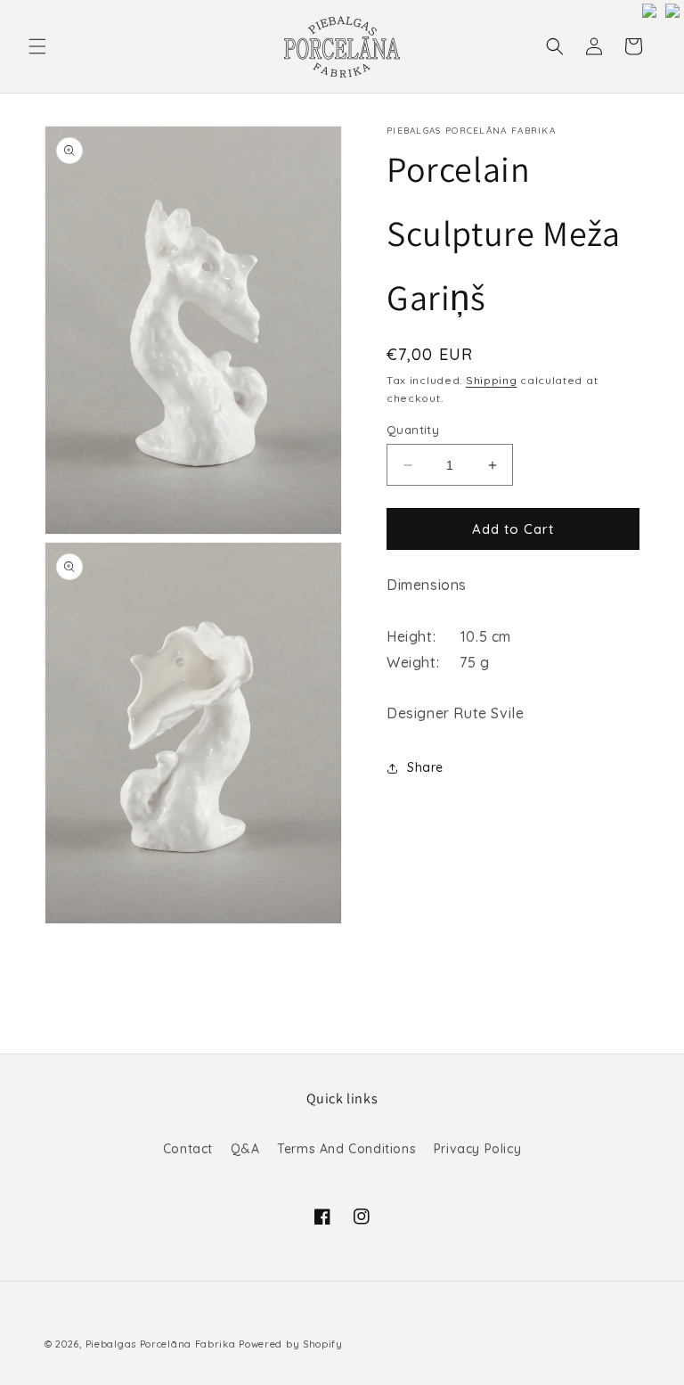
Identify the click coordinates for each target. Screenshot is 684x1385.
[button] (37, 46)
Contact (188, 1149)
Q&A (245, 1149)
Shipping (491, 380)
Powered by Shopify (291, 1344)
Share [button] (425, 767)
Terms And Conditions (346, 1149)
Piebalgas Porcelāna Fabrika (161, 1344)
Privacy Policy (477, 1149)
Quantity (413, 429)
